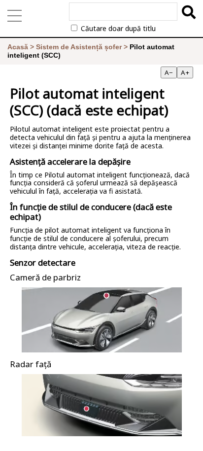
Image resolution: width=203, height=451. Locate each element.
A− (169, 72)
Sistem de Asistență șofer (79, 47)
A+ (185, 72)
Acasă (17, 47)
